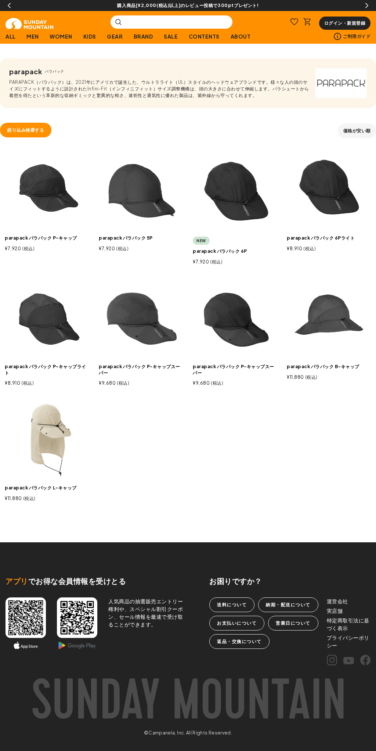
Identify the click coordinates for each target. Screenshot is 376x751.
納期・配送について (288, 604)
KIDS (89, 36)
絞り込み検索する (25, 130)
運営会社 (337, 601)
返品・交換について (239, 641)
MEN (32, 36)
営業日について (293, 623)
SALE (171, 36)
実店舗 (335, 610)
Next (366, 5)
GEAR (115, 36)
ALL (11, 36)
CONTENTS (204, 36)
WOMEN (61, 36)
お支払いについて (237, 623)
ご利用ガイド (356, 36)
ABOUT (240, 36)
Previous (9, 5)
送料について (232, 604)
